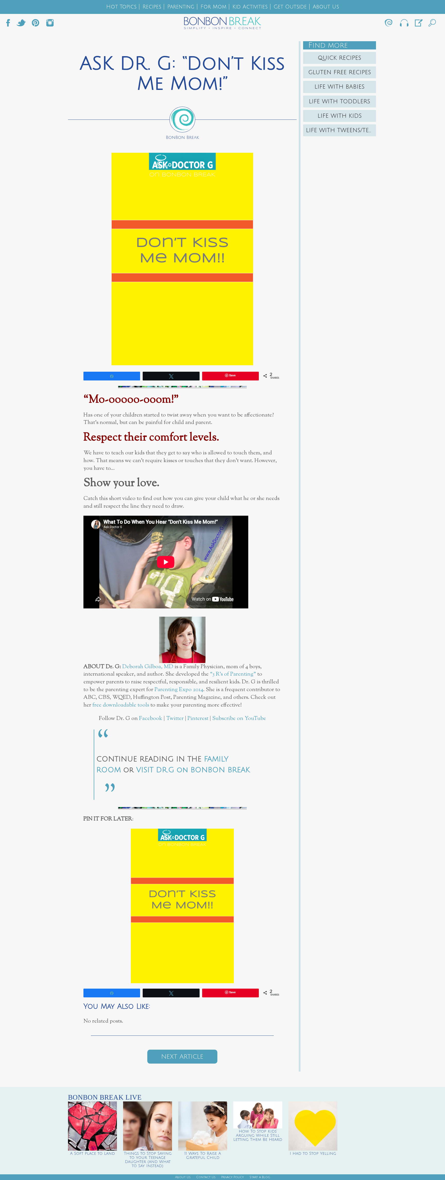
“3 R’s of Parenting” (233, 674)
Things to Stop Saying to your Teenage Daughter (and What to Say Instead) (148, 1159)
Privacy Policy (232, 1177)
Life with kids (340, 116)
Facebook (10, 24)
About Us (326, 7)
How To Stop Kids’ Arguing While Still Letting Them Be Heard (257, 1135)
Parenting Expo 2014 (179, 690)
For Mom (213, 7)
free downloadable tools (120, 705)
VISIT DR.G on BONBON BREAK (193, 770)
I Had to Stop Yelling (313, 1153)
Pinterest (197, 719)
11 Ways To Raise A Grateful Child (202, 1155)
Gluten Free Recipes (339, 72)
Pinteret (35, 24)
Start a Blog (260, 1177)
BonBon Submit (418, 24)
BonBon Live (404, 24)
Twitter (21, 24)
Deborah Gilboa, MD (147, 667)
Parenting (180, 7)
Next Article (182, 1056)
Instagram (50, 24)
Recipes (151, 7)
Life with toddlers (339, 101)
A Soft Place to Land (92, 1153)
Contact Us (206, 1177)
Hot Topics (121, 7)
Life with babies (339, 87)
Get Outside (290, 7)
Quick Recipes (339, 58)
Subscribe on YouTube (239, 719)
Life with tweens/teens (341, 130)
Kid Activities (250, 7)
